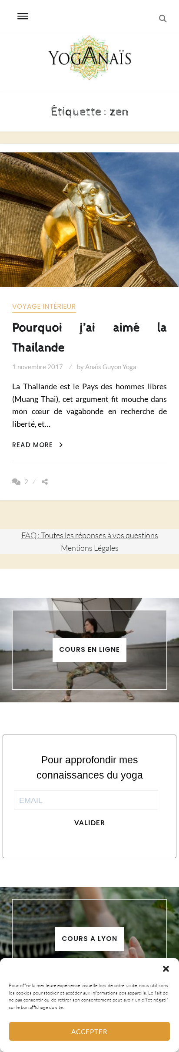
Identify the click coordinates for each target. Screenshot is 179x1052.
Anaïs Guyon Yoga (110, 367)
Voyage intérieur (44, 306)
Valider (89, 822)
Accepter (89, 1031)
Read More (37, 444)
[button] (166, 968)
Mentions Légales (90, 548)
